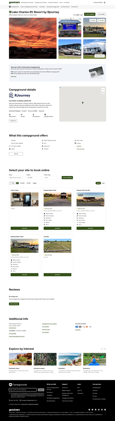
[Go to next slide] (36, 199)
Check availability (89, 14)
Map (103, 183)
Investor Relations (64, 412)
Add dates (24, 228)
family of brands (32, 395)
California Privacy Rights (33, 404)
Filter (13, 183)
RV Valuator (67, 2)
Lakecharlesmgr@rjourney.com (17, 336)
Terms (71, 412)
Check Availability (67, 177)
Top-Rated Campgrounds (53, 6)
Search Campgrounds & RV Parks (29, 6)
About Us (79, 390)
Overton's (95, 390)
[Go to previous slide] (12, 199)
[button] (13, 76)
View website (101, 14)
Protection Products (53, 2)
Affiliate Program (66, 390)
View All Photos (100, 56)
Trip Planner (50, 392)
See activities (45, 326)
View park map (80, 149)
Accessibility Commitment (79, 412)
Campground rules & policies (49, 323)
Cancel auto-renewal (67, 401)
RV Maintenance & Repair (99, 399)
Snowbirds (42, 6)
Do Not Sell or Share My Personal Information (36, 412)
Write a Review (14, 304)
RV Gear (95, 396)
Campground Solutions (68, 398)
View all (16, 153)
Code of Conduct (89, 412)
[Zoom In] (103, 89)
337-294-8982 (12, 333)
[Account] (104, 2)
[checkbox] (9, 393)
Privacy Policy (24, 404)
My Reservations (65, 6)
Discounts (77, 329)
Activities (79, 146)
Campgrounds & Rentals (41, 2)
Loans (60, 2)
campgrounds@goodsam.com (29, 400)
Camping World (96, 387)
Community (80, 393)
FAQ (78, 387)
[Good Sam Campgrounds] (18, 384)
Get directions (12, 327)
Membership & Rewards (27, 2)
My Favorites (74, 6)
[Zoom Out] (103, 93)
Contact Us (65, 387)
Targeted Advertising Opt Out (53, 412)
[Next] (105, 349)
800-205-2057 (14, 400)
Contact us (13, 120)
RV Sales (95, 393)
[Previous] (102, 349)
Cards (98, 183)
